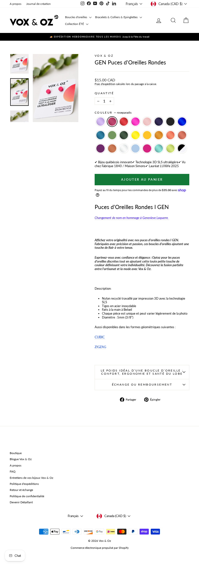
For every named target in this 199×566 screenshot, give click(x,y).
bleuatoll (159, 148)
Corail (170, 135)
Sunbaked (182, 135)
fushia (147, 148)
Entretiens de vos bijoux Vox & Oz (31, 478)
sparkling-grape (100, 148)
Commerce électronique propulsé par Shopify (100, 548)
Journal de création (38, 4)
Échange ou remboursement (142, 384)
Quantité (104, 93)
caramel (112, 148)
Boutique (16, 453)
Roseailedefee (147, 121)
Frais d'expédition (105, 83)
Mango (147, 135)
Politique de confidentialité (27, 496)
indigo (159, 121)
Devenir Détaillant (21, 502)
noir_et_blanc (182, 148)
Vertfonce (124, 135)
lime (170, 148)
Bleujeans (100, 135)
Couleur (113, 112)
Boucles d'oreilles (76, 17)
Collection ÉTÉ (75, 24)
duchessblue (135, 148)
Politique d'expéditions (24, 484)
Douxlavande (100, 121)
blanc (124, 148)
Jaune (135, 135)
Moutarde (159, 135)
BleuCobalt (182, 121)
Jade (112, 135)
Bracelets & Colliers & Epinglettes (116, 17)
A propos (15, 4)
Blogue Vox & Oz (21, 459)
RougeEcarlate (124, 121)
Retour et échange (21, 490)
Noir (170, 121)
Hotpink (135, 121)
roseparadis (112, 121)
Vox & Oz (104, 55)
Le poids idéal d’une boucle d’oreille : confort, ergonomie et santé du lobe (142, 372)
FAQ (13, 471)
